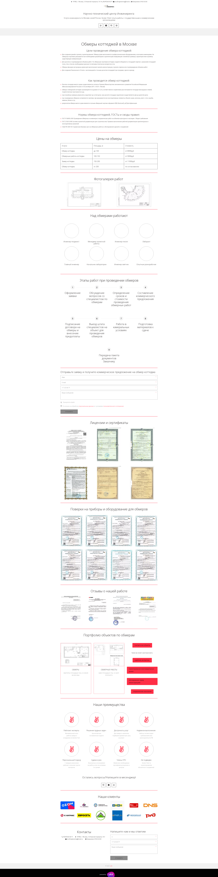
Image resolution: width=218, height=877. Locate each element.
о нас (139, 32)
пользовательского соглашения (113, 406)
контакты (149, 32)
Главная (61, 32)
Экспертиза (100, 32)
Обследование (86, 32)
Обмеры (112, 32)
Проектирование (126, 32)
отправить (69, 411)
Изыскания (72, 32)
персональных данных (86, 406)
